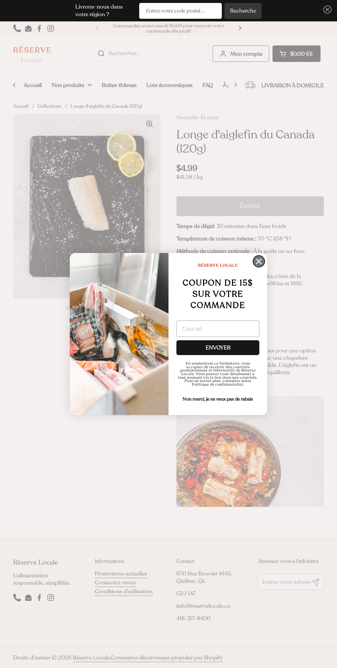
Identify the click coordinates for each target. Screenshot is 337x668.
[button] (326, 9)
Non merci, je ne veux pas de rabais (218, 399)
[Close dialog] (259, 261)
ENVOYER (218, 347)
